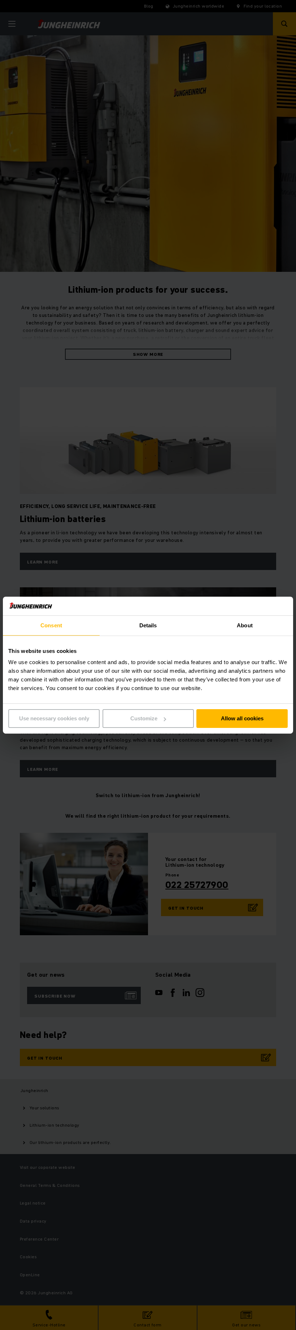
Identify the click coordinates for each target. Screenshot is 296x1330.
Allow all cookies (242, 718)
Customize (143, 718)
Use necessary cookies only (54, 718)
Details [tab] (148, 625)
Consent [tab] (51, 625)
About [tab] (245, 625)
